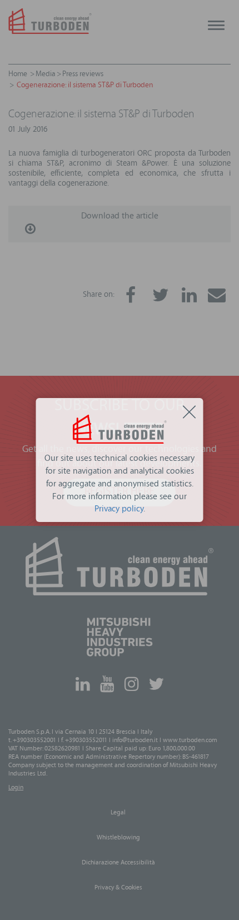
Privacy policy (118, 510)
